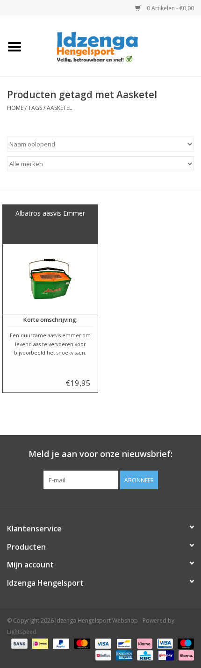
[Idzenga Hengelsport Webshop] (115, 46)
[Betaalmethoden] (18, 643)
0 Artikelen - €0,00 (169, 8)
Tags (35, 108)
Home (15, 108)
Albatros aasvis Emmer (50, 213)
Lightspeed (21, 632)
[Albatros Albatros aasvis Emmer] (50, 279)
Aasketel (59, 108)
